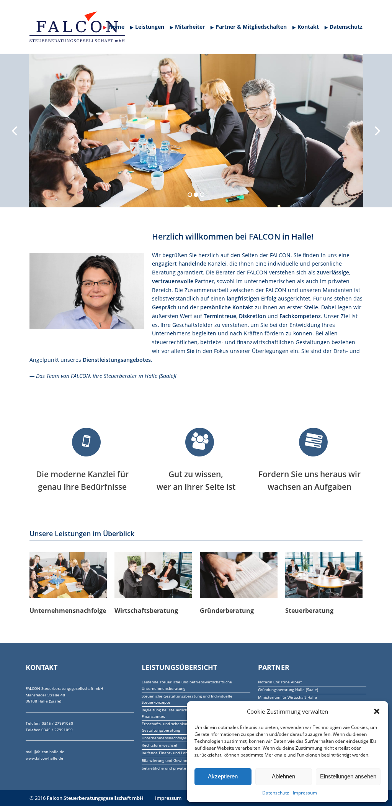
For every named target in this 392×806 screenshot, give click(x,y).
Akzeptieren (223, 776)
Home (116, 26)
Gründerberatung (227, 610)
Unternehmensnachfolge (67, 610)
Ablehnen (283, 776)
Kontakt (308, 26)
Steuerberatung (309, 610)
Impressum (305, 793)
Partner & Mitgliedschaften (251, 26)
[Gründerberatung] (239, 575)
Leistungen (149, 26)
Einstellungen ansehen (348, 776)
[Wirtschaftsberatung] (153, 575)
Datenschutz (275, 793)
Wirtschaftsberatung (146, 610)
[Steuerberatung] (324, 575)
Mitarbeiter (190, 26)
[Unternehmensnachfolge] (68, 575)
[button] (377, 711)
